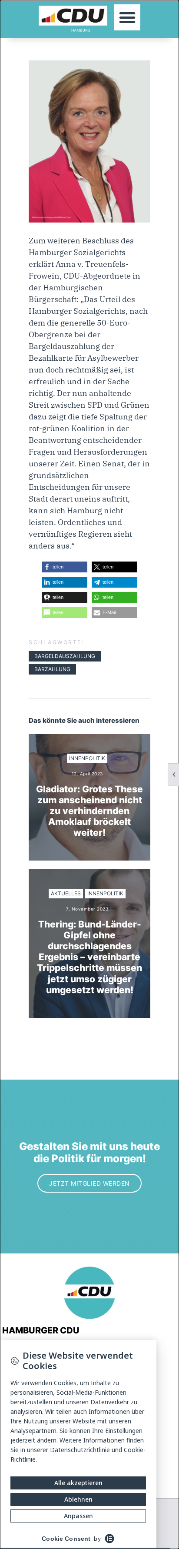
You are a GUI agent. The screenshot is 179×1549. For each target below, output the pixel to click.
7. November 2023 (87, 908)
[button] (127, 17)
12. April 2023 (87, 773)
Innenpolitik (87, 758)
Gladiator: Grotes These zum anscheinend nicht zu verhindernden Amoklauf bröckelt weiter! (89, 811)
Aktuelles (66, 893)
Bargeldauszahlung (64, 656)
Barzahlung (52, 669)
